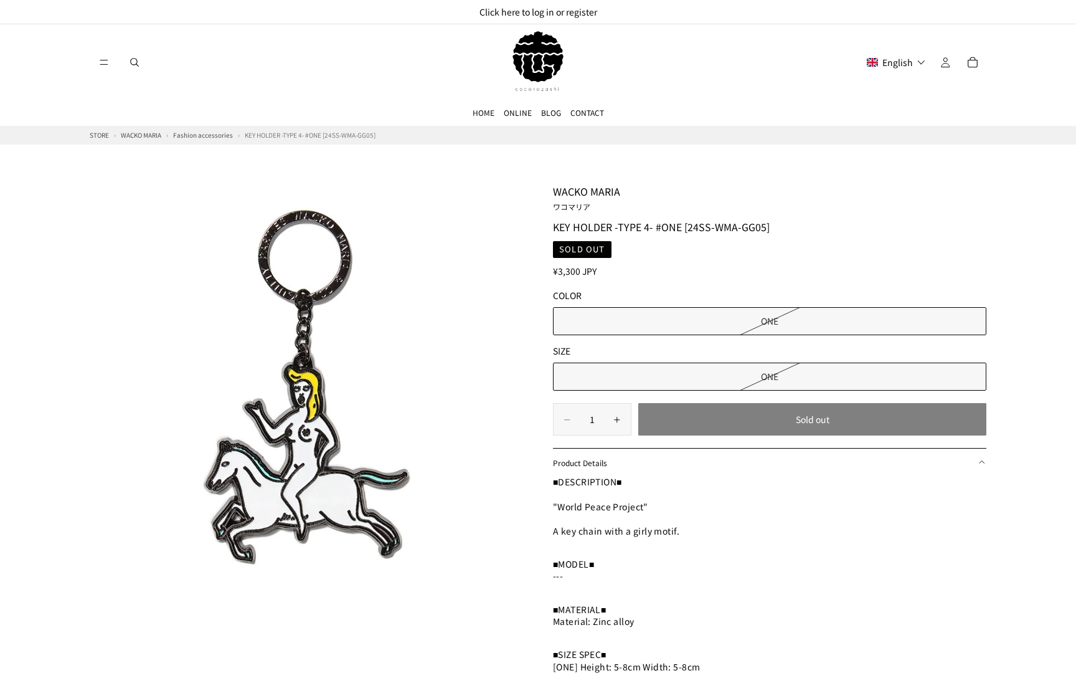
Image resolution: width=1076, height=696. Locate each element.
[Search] (134, 62)
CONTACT (587, 112)
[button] (896, 62)
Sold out (812, 419)
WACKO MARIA (586, 197)
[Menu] (104, 62)
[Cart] (972, 62)
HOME (483, 112)
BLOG (551, 112)
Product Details (580, 462)
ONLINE (518, 112)
